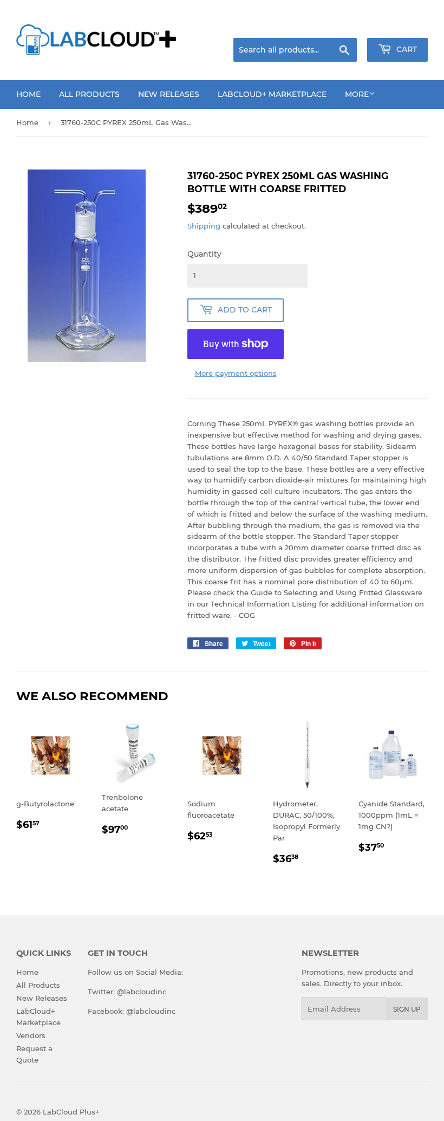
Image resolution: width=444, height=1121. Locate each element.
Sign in (342, 24)
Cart (405, 49)
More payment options (236, 373)
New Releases (168, 94)
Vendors (30, 1035)
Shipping (203, 225)
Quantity (204, 254)
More (357, 94)
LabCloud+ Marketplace (272, 94)
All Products (89, 94)
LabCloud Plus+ (71, 1111)
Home (28, 94)
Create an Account (398, 24)
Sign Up (407, 1009)
